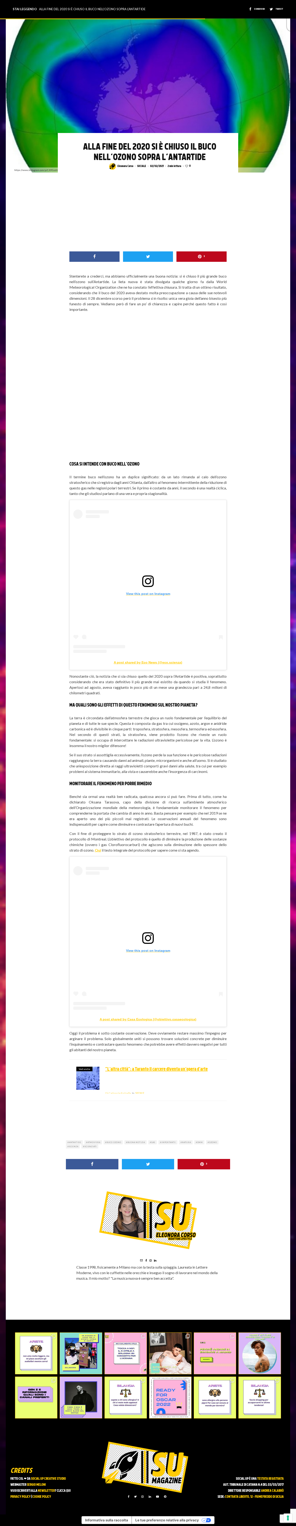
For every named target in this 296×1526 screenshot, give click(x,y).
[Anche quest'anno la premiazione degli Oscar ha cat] (170, 1397)
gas (153, 1142)
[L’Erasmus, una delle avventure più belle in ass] (215, 1353)
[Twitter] (135, 1496)
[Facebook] (129, 1496)
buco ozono (114, 1142)
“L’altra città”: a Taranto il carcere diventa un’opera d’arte (156, 1069)
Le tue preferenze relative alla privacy (167, 1520)
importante (168, 1142)
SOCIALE (141, 166)
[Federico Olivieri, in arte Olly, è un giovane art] (170, 1353)
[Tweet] (148, 256)
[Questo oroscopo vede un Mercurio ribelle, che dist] (36, 1353)
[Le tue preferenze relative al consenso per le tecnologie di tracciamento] (288, 1518)
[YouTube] (157, 1496)
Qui (98, 850)
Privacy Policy (20, 1497)
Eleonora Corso (125, 166)
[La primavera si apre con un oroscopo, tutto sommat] (126, 1397)
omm (200, 1142)
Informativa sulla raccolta (106, 1520)
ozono (213, 1142)
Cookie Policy (41, 1497)
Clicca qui (64, 1491)
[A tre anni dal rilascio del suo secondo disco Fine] (259, 1353)
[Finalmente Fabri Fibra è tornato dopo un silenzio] (81, 1397)
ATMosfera (93, 1142)
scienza (73, 1146)
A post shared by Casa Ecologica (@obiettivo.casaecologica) (148, 1019)
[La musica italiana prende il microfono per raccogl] (126, 1353)
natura (186, 1142)
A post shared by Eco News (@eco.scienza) (148, 662)
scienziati (90, 1146)
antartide (75, 1142)
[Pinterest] (165, 1496)
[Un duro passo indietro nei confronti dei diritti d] (81, 1353)
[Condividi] (94, 256)
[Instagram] (142, 1496)
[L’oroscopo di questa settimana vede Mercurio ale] (259, 1397)
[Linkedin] (149, 1496)
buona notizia (136, 1142)
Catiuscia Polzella (118, 1093)
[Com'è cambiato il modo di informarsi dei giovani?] (36, 1397)
